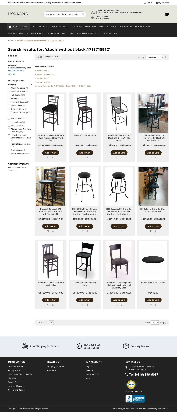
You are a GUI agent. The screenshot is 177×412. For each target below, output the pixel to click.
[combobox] (64, 14)
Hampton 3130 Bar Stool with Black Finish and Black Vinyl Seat (51, 138)
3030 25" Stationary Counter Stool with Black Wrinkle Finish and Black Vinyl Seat (84, 211)
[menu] (88, 30)
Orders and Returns (17, 390)
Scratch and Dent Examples (20, 374)
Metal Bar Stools (20, 88)
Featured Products (20, 153)
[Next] (51, 322)
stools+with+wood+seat (45, 74)
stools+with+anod (42, 82)
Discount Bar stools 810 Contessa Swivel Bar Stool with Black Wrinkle (50, 211)
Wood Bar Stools (20, 91)
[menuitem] (39, 26)
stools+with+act (41, 78)
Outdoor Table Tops (21, 113)
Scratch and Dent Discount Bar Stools (21, 137)
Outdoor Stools (19, 109)
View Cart (90, 370)
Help (88, 378)
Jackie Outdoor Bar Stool (85, 135)
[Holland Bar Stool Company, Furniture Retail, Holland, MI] (135, 399)
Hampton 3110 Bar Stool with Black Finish (51, 283)
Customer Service (15, 366)
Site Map (12, 378)
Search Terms (14, 382)
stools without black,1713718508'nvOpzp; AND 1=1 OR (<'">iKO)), (63, 86)
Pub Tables (18, 95)
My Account (163, 2)
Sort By (141, 57)
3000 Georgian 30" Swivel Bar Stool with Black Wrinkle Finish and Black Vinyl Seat (119, 211)
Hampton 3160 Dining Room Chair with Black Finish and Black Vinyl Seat (119, 285)
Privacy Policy (14, 370)
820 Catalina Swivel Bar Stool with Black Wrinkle (153, 210)
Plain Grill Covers (20, 102)
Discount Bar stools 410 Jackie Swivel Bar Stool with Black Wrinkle (153, 138)
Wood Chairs (18, 105)
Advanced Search (15, 386)
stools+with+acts (42, 70)
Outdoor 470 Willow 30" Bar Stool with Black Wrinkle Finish (119, 138)
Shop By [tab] (12, 55)
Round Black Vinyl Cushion (153, 282)
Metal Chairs (18, 118)
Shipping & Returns (55, 366)
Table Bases (18, 98)
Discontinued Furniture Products (21, 130)
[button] (48, 157)
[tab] (20, 84)
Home (11, 40)
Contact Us (52, 370)
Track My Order (93, 374)
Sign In (150, 2)
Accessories (17, 125)
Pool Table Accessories (21, 145)
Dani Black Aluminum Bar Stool (85, 283)
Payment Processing (134, 391)
